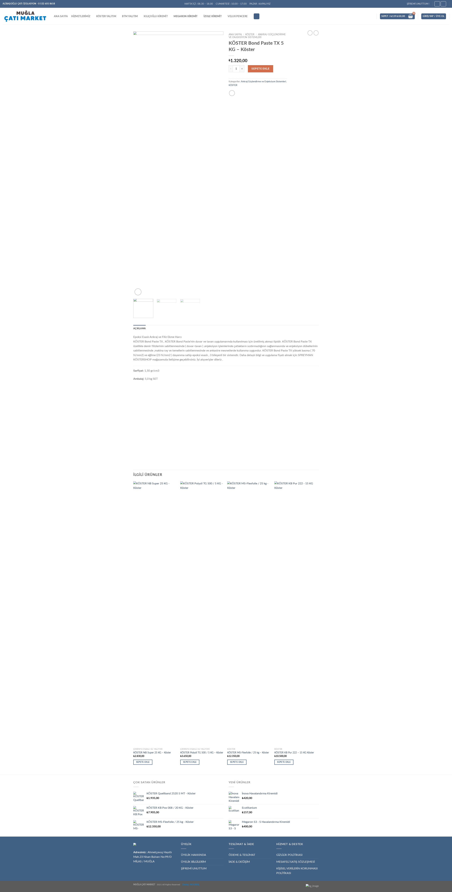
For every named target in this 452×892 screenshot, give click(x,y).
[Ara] (256, 16)
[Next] (217, 163)
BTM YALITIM (130, 16)
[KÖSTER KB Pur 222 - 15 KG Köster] (296, 613)
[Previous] (139, 163)
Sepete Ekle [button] (143, 762)
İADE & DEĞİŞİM (239, 861)
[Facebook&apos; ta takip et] (437, 3)
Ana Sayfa (235, 34)
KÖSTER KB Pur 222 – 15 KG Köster (294, 752)
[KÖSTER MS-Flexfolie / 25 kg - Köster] (249, 613)
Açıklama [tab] (139, 328)
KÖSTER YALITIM (106, 16)
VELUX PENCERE (238, 16)
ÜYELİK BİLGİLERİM (193, 861)
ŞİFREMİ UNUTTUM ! (418, 4)
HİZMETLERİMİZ (80, 16)
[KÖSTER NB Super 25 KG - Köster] (155, 613)
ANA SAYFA (61, 16)
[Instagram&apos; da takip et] (443, 3)
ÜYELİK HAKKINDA (193, 855)
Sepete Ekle (260, 68)
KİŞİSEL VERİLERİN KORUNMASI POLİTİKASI (297, 871)
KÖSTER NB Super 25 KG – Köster (152, 752)
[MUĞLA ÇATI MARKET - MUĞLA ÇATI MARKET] (26, 16)
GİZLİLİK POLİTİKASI (289, 855)
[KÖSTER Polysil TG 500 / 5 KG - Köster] (202, 613)
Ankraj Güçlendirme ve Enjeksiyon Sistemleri (263, 81)
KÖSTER (249, 34)
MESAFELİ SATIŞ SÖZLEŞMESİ (295, 861)
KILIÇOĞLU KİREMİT (156, 16)
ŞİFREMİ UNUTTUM (194, 868)
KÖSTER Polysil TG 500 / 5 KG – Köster (201, 752)
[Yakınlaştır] (138, 291)
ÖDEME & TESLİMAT (242, 855)
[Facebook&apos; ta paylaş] (232, 93)
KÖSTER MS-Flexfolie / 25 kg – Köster (248, 752)
